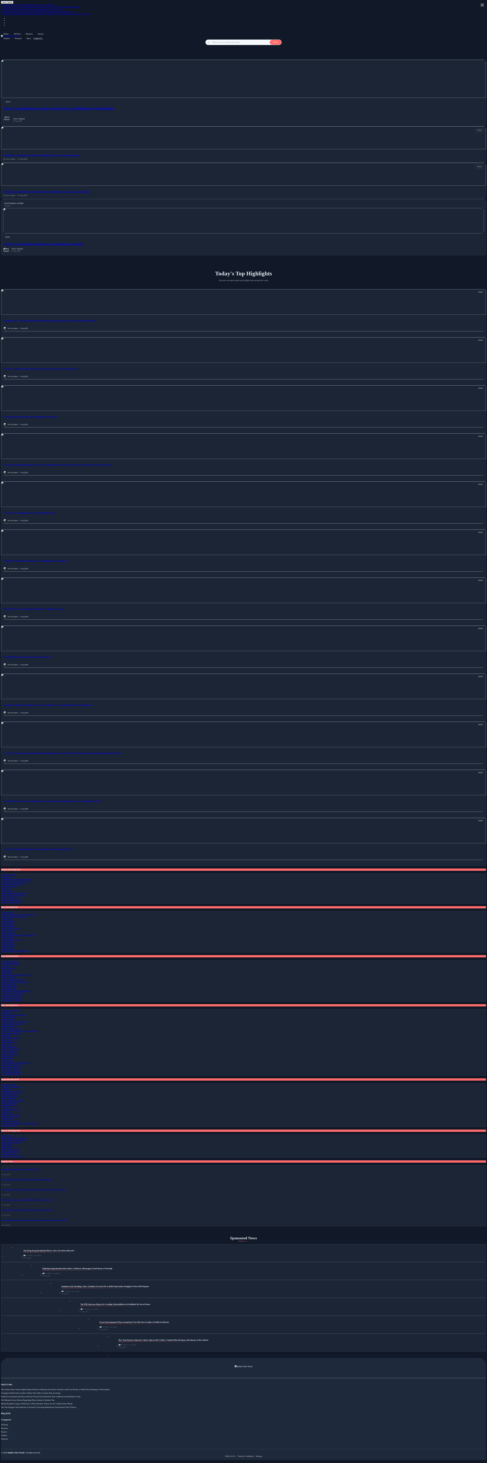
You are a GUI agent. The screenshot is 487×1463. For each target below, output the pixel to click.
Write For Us (230, 1456)
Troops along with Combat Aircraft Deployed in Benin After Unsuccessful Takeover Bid (47, 191)
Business (29, 34)
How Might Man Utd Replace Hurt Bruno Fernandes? (27, 657)
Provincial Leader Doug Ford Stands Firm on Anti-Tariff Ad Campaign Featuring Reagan (37, 12)
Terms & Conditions (245, 1456)
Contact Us (37, 38)
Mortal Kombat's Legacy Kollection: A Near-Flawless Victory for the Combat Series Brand (36, 1404)
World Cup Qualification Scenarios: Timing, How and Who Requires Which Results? (59, 108)
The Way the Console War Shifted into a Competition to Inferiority (43, 243)
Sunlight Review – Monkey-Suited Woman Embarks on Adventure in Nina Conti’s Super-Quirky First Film (50, 321)
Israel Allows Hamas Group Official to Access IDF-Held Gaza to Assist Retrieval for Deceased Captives (47, 705)
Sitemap (259, 1456)
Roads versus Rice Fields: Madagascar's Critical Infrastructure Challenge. (35, 561)
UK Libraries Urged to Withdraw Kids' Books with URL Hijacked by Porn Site (38, 849)
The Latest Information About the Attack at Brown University (30, 417)
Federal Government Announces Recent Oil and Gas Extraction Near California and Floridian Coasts (41, 1397)
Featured (18, 38)
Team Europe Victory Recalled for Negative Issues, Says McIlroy (27, 5)
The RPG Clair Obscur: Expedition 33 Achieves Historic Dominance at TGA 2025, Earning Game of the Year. (45, 14)
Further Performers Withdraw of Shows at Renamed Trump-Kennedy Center (31, 9)
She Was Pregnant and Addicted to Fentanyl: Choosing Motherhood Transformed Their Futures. (39, 1407)
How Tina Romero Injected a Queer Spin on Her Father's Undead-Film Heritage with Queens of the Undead (34, 1220)
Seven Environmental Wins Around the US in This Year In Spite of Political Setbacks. (27, 1210)
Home (6, 34)
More (29, 38)
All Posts (17, 34)
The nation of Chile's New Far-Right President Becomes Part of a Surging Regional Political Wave (40, 7)
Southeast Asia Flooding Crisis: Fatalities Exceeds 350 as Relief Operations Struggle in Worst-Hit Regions (33, 1189)
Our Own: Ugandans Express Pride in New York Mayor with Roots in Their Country (40, 369)
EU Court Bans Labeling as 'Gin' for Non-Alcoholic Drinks (29, 513)
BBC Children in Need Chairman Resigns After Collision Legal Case (33, 609)
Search (275, 42)
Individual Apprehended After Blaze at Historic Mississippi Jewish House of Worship (26, 1179)
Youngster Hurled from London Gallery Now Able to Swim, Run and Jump (30, 1393)
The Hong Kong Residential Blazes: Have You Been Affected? (20, 1169)
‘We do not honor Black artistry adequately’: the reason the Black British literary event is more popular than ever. (53, 801)
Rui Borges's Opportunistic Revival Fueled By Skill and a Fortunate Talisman (42, 155)
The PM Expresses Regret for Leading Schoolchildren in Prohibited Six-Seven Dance (27, 1200)
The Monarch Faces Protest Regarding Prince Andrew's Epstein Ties (28, 1400)
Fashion (7, 38)
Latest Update (7, 2)
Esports (41, 34)
